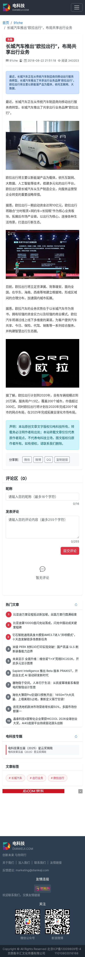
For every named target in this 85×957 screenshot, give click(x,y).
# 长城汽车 (15, 778)
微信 (27, 459)
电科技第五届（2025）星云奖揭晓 (30, 749)
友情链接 (56, 862)
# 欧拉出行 (57, 778)
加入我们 (24, 862)
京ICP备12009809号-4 (65, 949)
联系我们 (40, 862)
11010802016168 (66, 953)
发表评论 (12, 511)
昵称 (9, 489)
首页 (5, 23)
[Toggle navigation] (77, 7)
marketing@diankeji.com (32, 870)
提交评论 (70, 551)
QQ (48, 459)
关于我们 (8, 862)
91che (18, 23)
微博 (38, 459)
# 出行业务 (36, 778)
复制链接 (62, 459)
